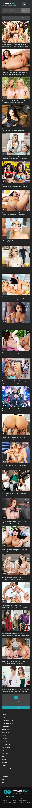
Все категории (16, 707)
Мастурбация (6, 747)
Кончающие (6, 744)
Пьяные (4, 762)
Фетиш (4, 780)
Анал (3, 712)
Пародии (5, 759)
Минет (4, 750)
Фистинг (5, 783)
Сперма (4, 774)
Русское (4, 765)
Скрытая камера (7, 771)
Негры (4, 756)
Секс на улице (6, 768)
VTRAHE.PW (11, 797)
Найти (25, 10)
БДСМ (3, 718)
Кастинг (4, 741)
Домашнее (5, 732)
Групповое (5, 729)
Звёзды (4, 738)
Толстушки (5, 777)
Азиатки (4, 715)
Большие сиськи (7, 721)
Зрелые (4, 735)
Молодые (5, 753)
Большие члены (7, 723)
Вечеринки (5, 726)
